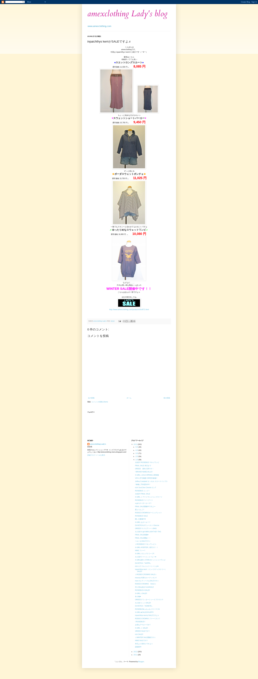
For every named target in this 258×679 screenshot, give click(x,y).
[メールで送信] (124, 321)
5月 (136, 447)
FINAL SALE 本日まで (143, 466)
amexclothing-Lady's (98, 444)
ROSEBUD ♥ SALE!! (142, 590)
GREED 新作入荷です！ (144, 469)
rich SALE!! (139, 634)
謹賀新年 (138, 647)
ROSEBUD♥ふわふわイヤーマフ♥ (147, 609)
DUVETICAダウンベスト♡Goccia (147, 525)
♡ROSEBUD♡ (140, 622)
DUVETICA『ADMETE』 (144, 606)
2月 (136, 456)
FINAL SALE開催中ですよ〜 (145, 506)
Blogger (141, 662)
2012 (136, 652)
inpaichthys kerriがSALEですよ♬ (147, 615)
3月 (136, 453)
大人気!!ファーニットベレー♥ (145, 557)
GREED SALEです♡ (142, 631)
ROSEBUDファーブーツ (144, 500)
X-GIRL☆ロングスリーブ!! (144, 554)
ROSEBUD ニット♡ (142, 491)
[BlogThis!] (126, 321)
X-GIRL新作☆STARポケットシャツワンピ (150, 560)
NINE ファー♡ (140, 550)
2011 (136, 655)
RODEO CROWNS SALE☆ (145, 584)
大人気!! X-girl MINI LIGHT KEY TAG (148, 532)
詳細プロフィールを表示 (96, 455)
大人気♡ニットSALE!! (143, 603)
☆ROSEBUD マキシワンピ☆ (145, 544)
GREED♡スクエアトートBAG (146, 528)
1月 (136, 460)
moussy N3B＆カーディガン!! (145, 578)
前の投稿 (167, 398)
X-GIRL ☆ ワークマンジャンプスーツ (148, 497)
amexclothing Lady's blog (127, 13)
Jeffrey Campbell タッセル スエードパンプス (151, 481)
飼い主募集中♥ (140, 519)
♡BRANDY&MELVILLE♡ (144, 472)
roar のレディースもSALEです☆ (147, 581)
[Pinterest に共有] (134, 321)
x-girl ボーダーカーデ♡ (143, 503)
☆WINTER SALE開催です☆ (145, 637)
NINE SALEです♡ (141, 640)
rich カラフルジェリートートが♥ (146, 566)
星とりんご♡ (139, 510)
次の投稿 (91, 398)
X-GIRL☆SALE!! (141, 593)
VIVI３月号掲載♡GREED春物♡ (146, 478)
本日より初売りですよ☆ (144, 644)
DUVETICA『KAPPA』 (143, 563)
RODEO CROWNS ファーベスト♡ (147, 619)
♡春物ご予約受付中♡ (142, 484)
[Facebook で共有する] (131, 321)
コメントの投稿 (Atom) (99, 402)
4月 (136, 450)
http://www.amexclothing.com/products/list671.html (129, 309)
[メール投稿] (119, 321)
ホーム (129, 398)
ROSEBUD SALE (141, 516)
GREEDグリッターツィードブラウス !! (149, 600)
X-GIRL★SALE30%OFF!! (144, 612)
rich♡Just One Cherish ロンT (145, 487)
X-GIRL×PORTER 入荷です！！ (146, 547)
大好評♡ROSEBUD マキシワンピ (147, 462)
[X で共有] (129, 321)
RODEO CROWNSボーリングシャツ (148, 513)
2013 (136, 444)
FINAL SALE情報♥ (141, 535)
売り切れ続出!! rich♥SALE (144, 587)
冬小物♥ (138, 596)
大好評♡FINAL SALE (142, 494)
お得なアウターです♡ (143, 625)
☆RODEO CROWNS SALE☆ (146, 574)
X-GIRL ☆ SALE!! (141, 628)
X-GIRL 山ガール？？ (142, 522)
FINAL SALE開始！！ (143, 538)
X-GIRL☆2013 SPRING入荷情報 (147, 475)
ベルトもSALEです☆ (142, 541)
